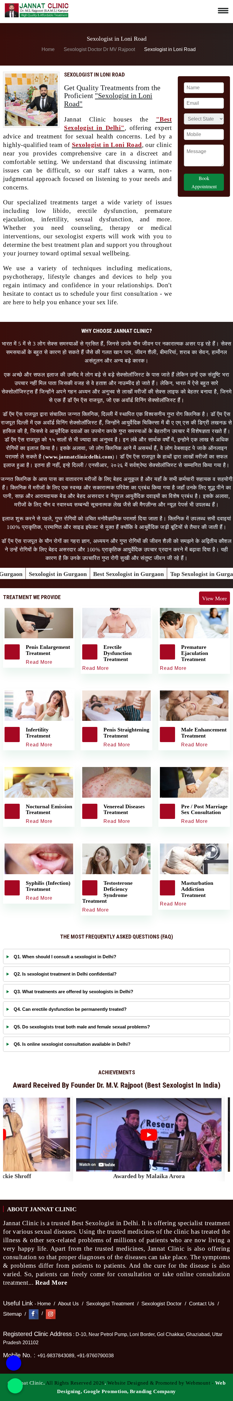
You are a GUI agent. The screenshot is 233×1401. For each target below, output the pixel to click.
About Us (68, 1304)
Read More (52, 1282)
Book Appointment (204, 182)
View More (214, 598)
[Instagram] (51, 1314)
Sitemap (12, 1314)
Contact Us (201, 1304)
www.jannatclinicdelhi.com (79, 457)
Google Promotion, (106, 1391)
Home (47, 49)
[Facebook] (34, 1314)
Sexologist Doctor (161, 1304)
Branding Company (153, 1391)
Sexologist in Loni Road (107, 144)
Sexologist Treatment (110, 1304)
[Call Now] (13, 1361)
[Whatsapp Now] (15, 1385)
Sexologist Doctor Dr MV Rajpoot (100, 49)
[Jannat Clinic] (36, 9)
